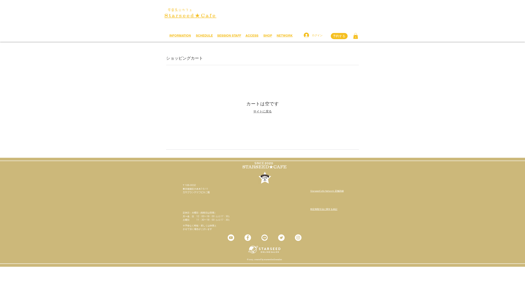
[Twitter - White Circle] (281, 237)
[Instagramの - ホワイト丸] (298, 237)
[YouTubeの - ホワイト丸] (231, 237)
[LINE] (264, 237)
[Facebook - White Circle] (247, 237)
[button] (355, 36)
